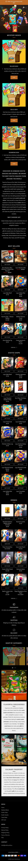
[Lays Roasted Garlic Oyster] (7, 456)
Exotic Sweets (4, 815)
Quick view (7, 543)
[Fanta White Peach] (7, 558)
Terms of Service (5, 835)
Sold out (7, 588)
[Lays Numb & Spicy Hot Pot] (21, 432)
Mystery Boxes (5, 810)
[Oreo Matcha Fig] (7, 329)
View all (13, 347)
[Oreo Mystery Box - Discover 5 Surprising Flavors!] (7, 256)
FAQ (2, 837)
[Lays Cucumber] (21, 480)
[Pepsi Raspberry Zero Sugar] (21, 580)
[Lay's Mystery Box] (21, 256)
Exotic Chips (4, 812)
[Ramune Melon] (21, 558)
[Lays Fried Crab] (7, 410)
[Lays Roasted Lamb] (21, 456)
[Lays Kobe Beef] (7, 281)
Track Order (4, 817)
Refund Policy (4, 830)
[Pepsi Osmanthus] (7, 535)
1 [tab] (12, 667)
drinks (15, 780)
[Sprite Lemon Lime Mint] (7, 580)
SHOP (14, 120)
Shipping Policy (5, 832)
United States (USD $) (13, 852)
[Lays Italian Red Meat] (21, 281)
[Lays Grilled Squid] (21, 410)
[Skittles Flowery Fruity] (21, 305)
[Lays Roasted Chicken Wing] (7, 387)
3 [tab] (15, 667)
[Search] (26, 7)
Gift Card (3, 820)
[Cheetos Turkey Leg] (7, 432)
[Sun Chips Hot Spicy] (21, 387)
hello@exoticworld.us (6, 845)
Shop (14, 77)
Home (2, 807)
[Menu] (2, 7)
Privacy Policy (5, 827)
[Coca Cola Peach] (21, 535)
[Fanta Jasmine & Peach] (21, 329)
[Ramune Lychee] (21, 510)
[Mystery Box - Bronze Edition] (7, 305)
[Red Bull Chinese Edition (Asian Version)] (7, 510)
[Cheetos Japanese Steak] (21, 363)
